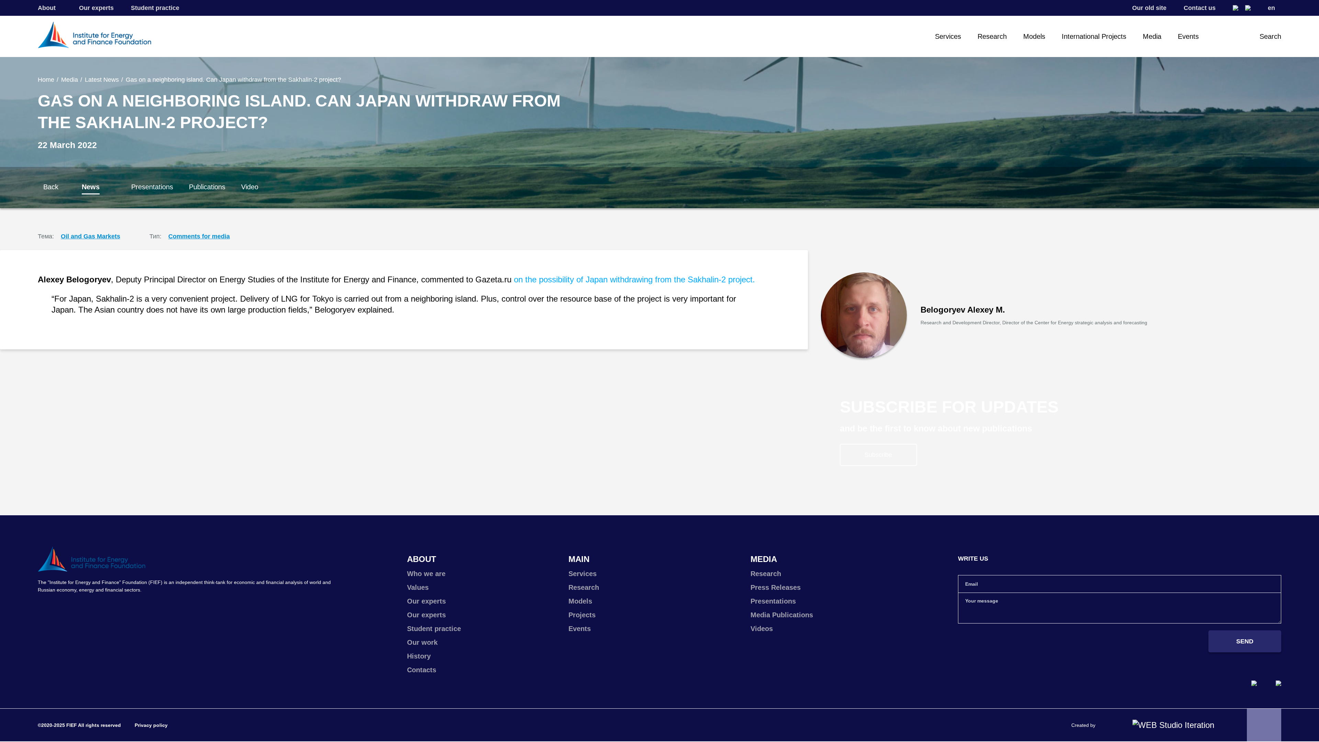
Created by (1083, 725)
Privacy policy (151, 725)
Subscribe (878, 454)
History (419, 656)
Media (1152, 36)
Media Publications (782, 615)
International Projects (1094, 36)
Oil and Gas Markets (90, 236)
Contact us (1200, 7)
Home (46, 79)
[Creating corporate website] (1173, 725)
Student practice (155, 7)
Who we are (426, 573)
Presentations (152, 187)
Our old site (1149, 7)
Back (50, 187)
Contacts (421, 670)
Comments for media (199, 236)
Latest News (102, 79)
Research (992, 36)
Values (418, 587)
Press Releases (776, 587)
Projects (582, 615)
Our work (422, 642)
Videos (762, 628)
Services (948, 36)
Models (1034, 36)
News (91, 187)
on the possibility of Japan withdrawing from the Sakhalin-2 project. (634, 279)
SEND (1244, 641)
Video (249, 187)
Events (1188, 36)
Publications (207, 187)
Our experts (96, 7)
